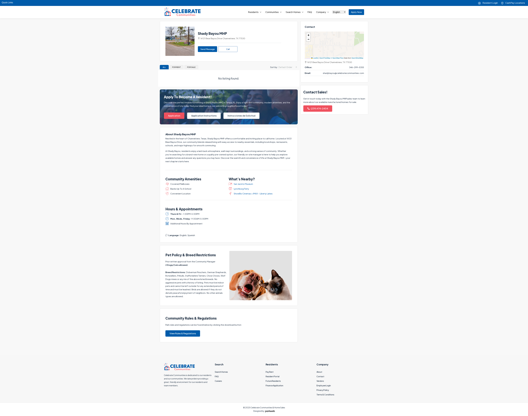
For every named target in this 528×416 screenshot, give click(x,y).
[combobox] (287, 67)
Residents (253, 12)
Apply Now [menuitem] (356, 12)
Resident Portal (272, 376)
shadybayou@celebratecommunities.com (343, 73)
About (319, 372)
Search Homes (293, 12)
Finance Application (274, 385)
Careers (218, 381)
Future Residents (273, 381)
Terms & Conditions (325, 394)
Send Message (207, 49)
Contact (320, 376)
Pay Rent (269, 372)
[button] (308, 35)
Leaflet (315, 58)
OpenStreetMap (357, 58)
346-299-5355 (356, 67)
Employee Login (324, 385)
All (164, 67)
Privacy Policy (323, 390)
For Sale (191, 67)
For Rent (176, 67)
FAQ (309, 12)
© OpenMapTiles (337, 58)
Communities (272, 12)
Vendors (320, 381)
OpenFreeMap (324, 58)
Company (321, 12)
